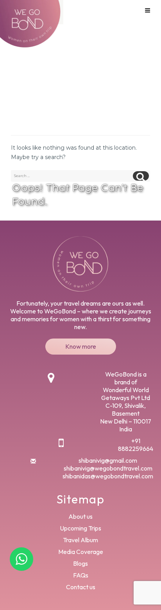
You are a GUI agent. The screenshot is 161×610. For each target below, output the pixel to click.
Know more (80, 346)
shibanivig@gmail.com (108, 460)
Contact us (80, 587)
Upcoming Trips (80, 528)
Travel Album (80, 540)
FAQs (80, 575)
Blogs (80, 563)
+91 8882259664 (135, 445)
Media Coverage (80, 552)
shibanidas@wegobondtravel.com (108, 476)
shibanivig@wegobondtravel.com (108, 468)
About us (80, 516)
